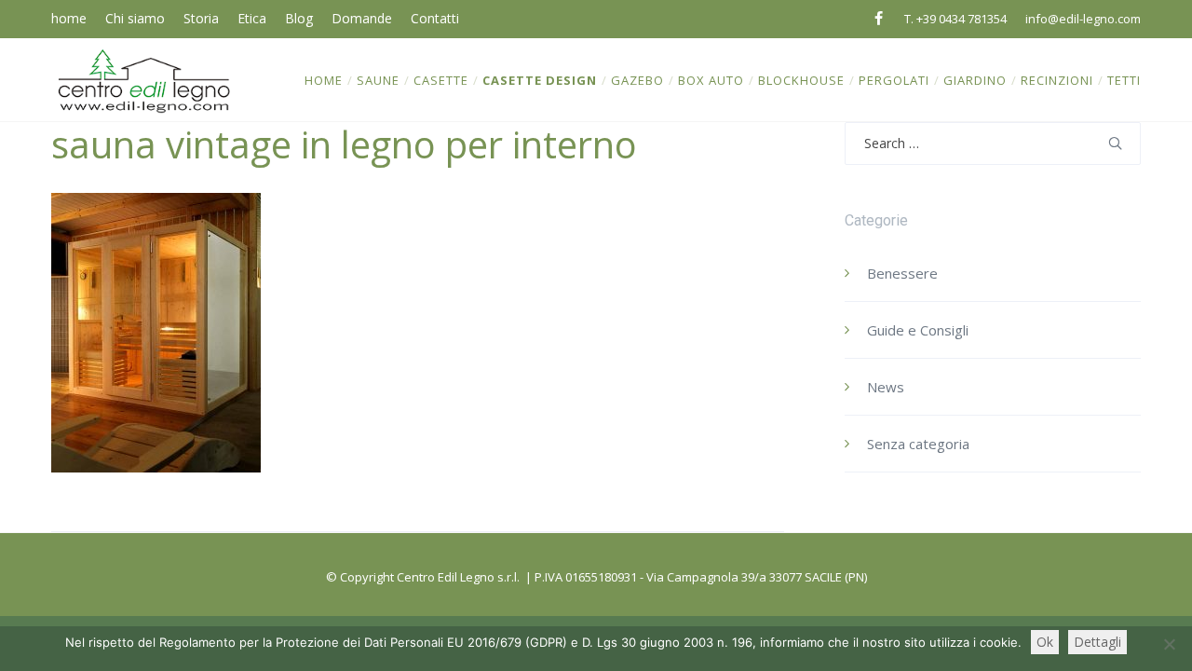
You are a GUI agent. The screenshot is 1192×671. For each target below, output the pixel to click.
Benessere (902, 273)
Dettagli (1097, 641)
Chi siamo (135, 18)
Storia (201, 18)
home (69, 18)
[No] (1168, 644)
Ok (1044, 641)
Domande (362, 18)
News (885, 386)
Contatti (435, 18)
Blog (299, 18)
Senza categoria (918, 443)
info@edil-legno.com (1083, 18)
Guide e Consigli (917, 330)
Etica (251, 18)
